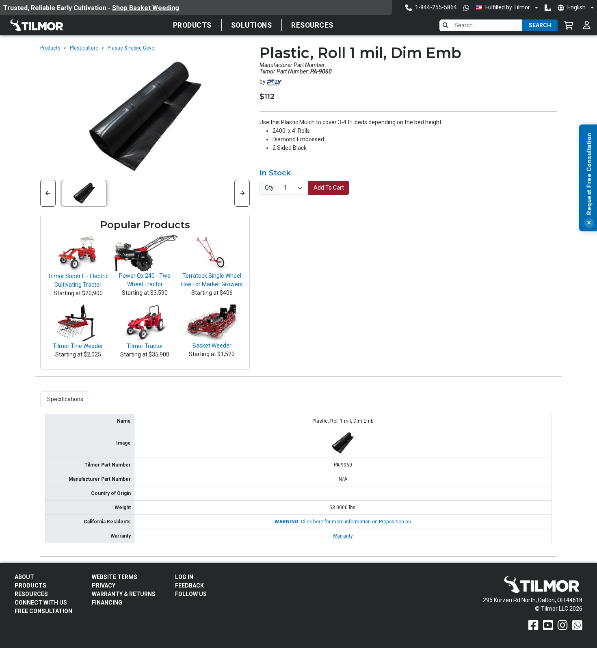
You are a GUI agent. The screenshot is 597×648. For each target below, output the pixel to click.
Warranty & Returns (124, 594)
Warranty (343, 536)
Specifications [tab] (65, 399)
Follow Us (191, 594)
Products (192, 25)
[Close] (589, 223)
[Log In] (587, 25)
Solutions (251, 25)
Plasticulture (84, 48)
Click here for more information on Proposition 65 (343, 522)
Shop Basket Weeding (145, 8)
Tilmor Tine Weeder (78, 346)
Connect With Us (41, 602)
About (24, 577)
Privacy (103, 585)
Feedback (189, 585)
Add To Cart (329, 187)
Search (540, 25)
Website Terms (114, 577)
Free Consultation (43, 611)
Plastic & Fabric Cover (132, 48)
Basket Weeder (212, 345)
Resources (312, 25)
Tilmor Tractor (145, 346)
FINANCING (107, 602)
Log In (184, 577)
